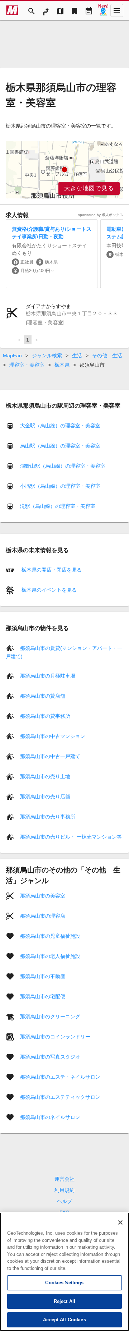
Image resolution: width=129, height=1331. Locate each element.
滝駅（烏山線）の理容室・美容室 (57, 506)
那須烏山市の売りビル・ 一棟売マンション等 (71, 836)
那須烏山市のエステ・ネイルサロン (60, 1076)
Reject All (64, 1301)
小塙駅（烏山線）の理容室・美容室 (60, 486)
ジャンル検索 (47, 355)
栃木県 (62, 365)
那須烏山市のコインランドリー (55, 1036)
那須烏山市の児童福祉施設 (50, 935)
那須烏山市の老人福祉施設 (50, 956)
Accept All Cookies (64, 1319)
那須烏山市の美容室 (42, 895)
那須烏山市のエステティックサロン (60, 1097)
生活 (77, 355)
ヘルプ (64, 1201)
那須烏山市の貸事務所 (45, 716)
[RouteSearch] (46, 10)
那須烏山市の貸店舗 (42, 695)
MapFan (12, 355)
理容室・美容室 (26, 365)
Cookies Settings (64, 1282)
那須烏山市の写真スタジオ (50, 1056)
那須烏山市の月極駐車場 (47, 675)
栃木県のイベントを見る (48, 590)
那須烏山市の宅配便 (42, 996)
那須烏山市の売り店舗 (45, 796)
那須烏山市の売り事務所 (47, 816)
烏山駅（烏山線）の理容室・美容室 (60, 446)
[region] (64, 169)
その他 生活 (107, 355)
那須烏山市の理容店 (42, 915)
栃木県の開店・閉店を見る (51, 570)
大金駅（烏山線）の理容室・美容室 (60, 425)
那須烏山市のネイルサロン (50, 1117)
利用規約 (64, 1190)
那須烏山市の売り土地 (45, 776)
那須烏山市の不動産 (42, 976)
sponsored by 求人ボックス (100, 215)
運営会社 (64, 1179)
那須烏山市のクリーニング (50, 1016)
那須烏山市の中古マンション (52, 736)
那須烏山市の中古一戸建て (50, 756)
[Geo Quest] (103, 10)
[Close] (120, 1222)
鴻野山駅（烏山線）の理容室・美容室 (62, 466)
